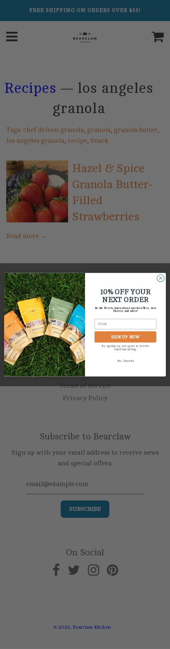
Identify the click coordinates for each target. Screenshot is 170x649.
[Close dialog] (160, 278)
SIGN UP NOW (125, 336)
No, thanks (125, 361)
